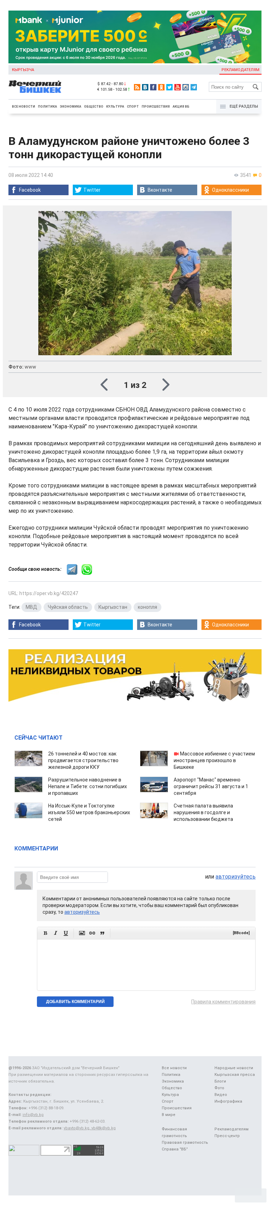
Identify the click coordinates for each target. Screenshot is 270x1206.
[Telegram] (194, 87)
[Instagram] (185, 87)
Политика (47, 106)
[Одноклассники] (161, 87)
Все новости (23, 106)
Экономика (70, 106)
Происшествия (156, 106)
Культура (115, 106)
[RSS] (137, 87)
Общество (93, 106)
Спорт (133, 106)
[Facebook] (153, 87)
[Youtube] (177, 87)
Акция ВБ (181, 106)
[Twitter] (169, 87)
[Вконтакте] (145, 87)
